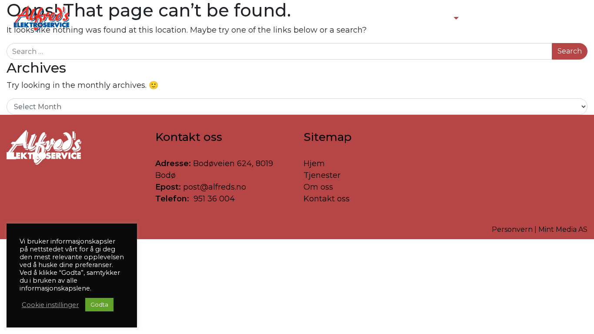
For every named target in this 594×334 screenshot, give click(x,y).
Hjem (314, 163)
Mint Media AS (562, 229)
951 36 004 (213, 199)
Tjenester (322, 175)
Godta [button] (99, 304)
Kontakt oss (327, 199)
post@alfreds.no (214, 187)
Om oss (318, 187)
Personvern (512, 229)
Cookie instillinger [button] (50, 305)
